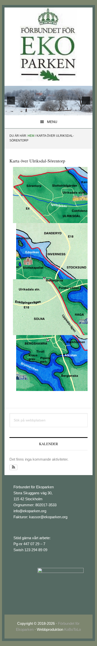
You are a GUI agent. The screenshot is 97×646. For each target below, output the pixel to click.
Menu (52, 122)
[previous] (11, 101)
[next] (86, 101)
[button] (13, 467)
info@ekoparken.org (29, 511)
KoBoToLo (72, 629)
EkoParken (48, 44)
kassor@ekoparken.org (48, 517)
